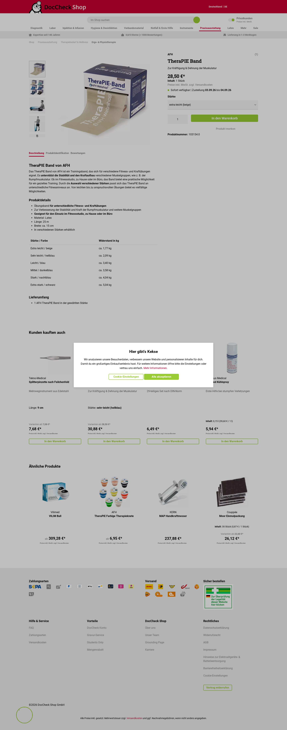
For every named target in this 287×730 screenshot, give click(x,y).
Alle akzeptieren (161, 376)
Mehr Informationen (155, 368)
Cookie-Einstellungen (126, 376)
